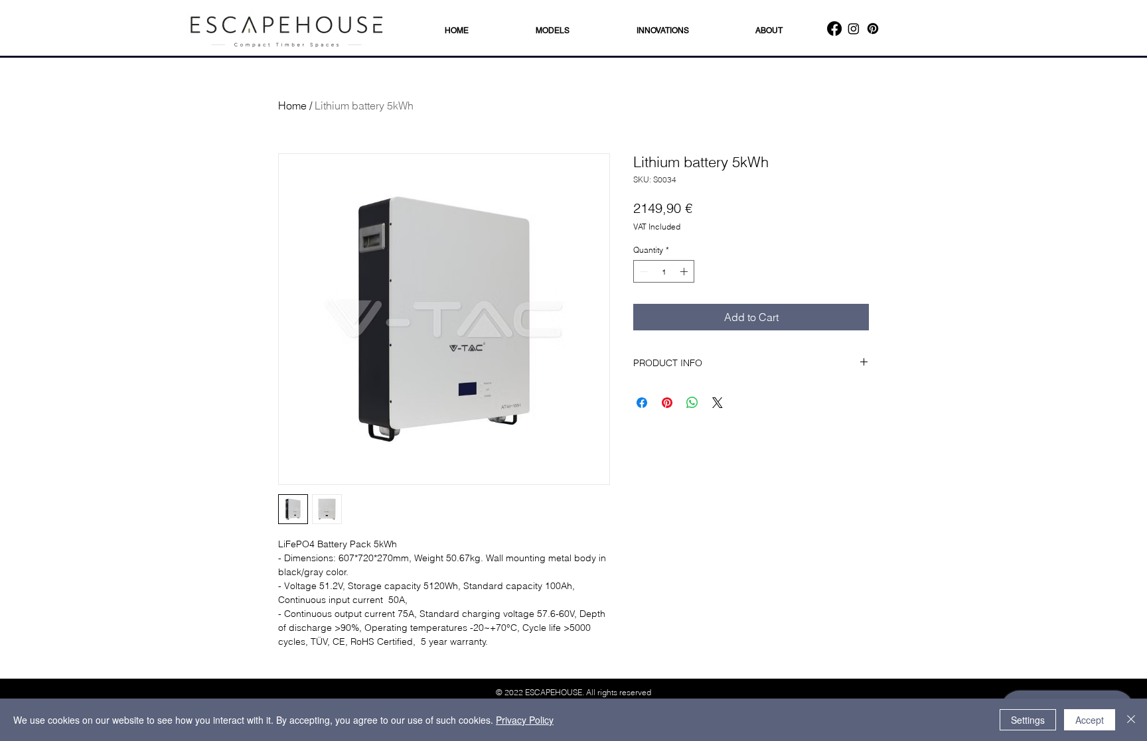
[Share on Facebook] (642, 403)
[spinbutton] (664, 271)
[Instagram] (853, 28)
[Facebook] (834, 28)
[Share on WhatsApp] (692, 403)
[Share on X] (718, 403)
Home (292, 105)
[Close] (1131, 719)
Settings (1028, 719)
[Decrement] (642, 271)
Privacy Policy (525, 719)
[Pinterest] (873, 28)
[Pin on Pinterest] (667, 403)
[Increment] (685, 271)
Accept (1089, 719)
